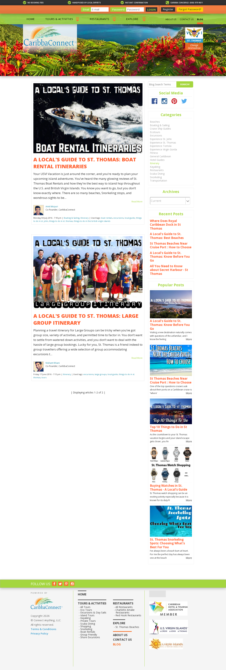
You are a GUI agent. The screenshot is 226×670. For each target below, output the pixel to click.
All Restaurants (124, 607)
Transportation (158, 180)
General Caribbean (160, 156)
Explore (132, 19)
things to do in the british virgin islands (92, 221)
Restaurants (99, 19)
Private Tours (88, 620)
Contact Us (187, 19)
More (189, 339)
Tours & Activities (59, 19)
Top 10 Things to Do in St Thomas (168, 429)
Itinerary (85, 217)
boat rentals (106, 217)
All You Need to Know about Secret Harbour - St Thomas (169, 270)
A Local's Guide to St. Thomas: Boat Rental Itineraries (84, 163)
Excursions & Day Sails (93, 612)
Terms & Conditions (43, 629)
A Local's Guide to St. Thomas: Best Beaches (167, 236)
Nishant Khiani (53, 362)
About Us (170, 19)
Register (168, 9)
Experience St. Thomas (163, 142)
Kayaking (155, 166)
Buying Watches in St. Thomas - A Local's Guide (168, 487)
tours (43, 377)
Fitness (154, 152)
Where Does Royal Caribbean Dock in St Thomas (165, 224)
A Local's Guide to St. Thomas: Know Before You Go (170, 256)
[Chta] (172, 608)
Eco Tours (86, 609)
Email (86, 9)
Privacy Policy (39, 633)
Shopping (86, 626)
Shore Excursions (90, 637)
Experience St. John (161, 139)
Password (118, 9)
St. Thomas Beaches (127, 627)
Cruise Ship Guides (160, 128)
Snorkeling (156, 177)
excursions (118, 217)
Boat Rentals (88, 631)
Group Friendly (89, 634)
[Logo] (172, 627)
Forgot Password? (190, 9)
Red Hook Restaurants (128, 615)
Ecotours (155, 132)
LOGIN (151, 9)
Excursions (156, 135)
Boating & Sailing (71, 217)
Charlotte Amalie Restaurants (125, 611)
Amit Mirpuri (52, 206)
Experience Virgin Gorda (163, 149)
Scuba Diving (157, 173)
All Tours (85, 607)
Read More (137, 201)
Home (30, 19)
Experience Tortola (160, 146)
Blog (200, 19)
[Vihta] (172, 644)
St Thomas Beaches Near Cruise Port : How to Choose (170, 245)
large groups (100, 374)
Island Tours (87, 615)
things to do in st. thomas (61, 221)
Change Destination (194, 46)
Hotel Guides (157, 160)
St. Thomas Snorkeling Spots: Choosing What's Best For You (167, 543)
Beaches (155, 121)
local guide (130, 217)
